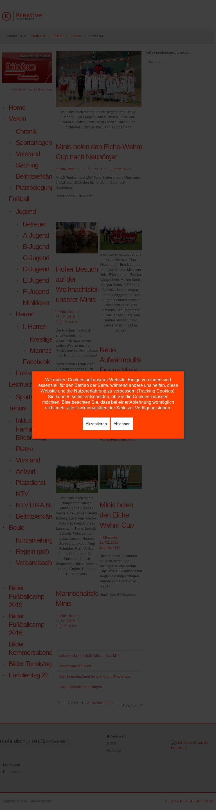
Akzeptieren (96, 423)
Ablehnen (122, 423)
